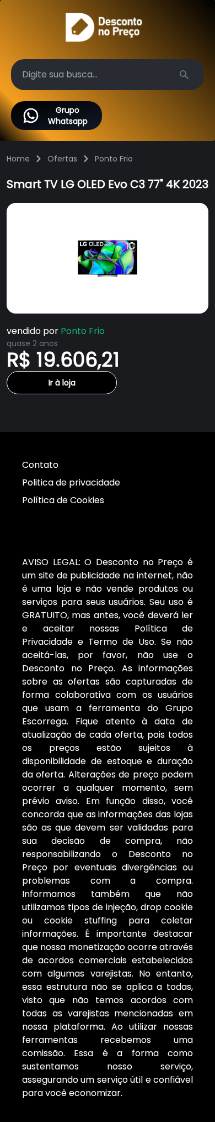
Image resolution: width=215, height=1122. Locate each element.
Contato (40, 464)
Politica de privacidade (71, 482)
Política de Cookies (63, 500)
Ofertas (62, 158)
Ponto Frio (114, 158)
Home (18, 158)
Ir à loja (62, 382)
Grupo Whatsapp (68, 116)
